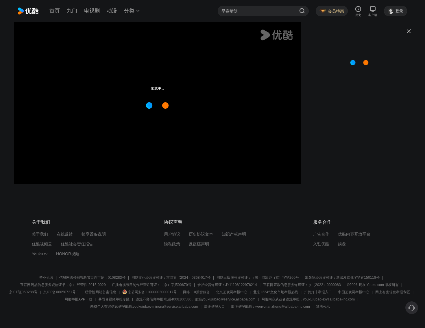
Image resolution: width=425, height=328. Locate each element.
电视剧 (92, 11)
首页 (54, 11)
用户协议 (172, 234)
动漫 (112, 11)
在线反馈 (65, 234)
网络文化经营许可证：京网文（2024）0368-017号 (171, 278)
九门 (72, 11)
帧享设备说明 (94, 234)
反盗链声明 (199, 244)
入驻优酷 (321, 244)
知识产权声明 (234, 234)
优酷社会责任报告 (77, 244)
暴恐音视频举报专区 (114, 299)
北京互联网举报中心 (231, 292)
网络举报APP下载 (78, 299)
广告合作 (321, 234)
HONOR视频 (67, 254)
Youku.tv (39, 254)
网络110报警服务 (196, 292)
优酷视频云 (42, 244)
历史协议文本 (201, 234)
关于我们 (40, 234)
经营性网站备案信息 (100, 292)
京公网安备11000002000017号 (152, 292)
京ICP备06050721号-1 (61, 292)
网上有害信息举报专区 (392, 292)
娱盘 (342, 244)
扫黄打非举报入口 (318, 292)
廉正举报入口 (214, 307)
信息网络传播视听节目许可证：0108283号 (92, 278)
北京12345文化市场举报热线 (275, 292)
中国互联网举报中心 (353, 292)
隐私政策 (172, 244)
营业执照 (46, 278)
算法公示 (323, 307)
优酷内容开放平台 (354, 234)
